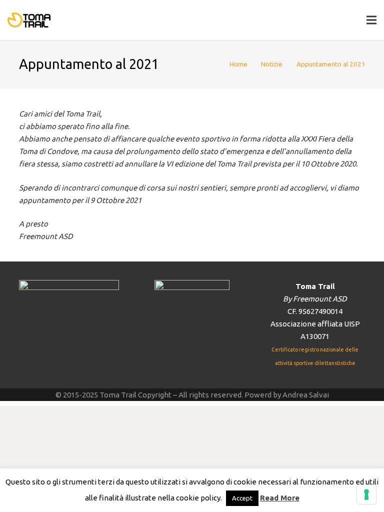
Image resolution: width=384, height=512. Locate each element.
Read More (280, 498)
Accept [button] (242, 498)
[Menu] (371, 20)
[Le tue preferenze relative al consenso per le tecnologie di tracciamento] (366, 494)
